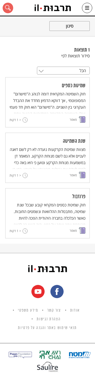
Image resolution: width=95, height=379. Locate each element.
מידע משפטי (28, 310)
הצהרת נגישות (49, 319)
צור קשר (54, 310)
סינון (69, 26)
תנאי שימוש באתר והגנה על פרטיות (47, 328)
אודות (75, 310)
